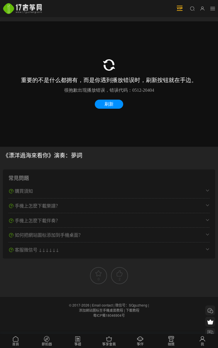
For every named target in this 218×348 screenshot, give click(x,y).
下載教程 (132, 310)
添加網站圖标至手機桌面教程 (101, 310)
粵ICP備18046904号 (109, 315)
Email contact (102, 305)
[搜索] (192, 8)
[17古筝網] (22, 8)
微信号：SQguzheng (131, 305)
